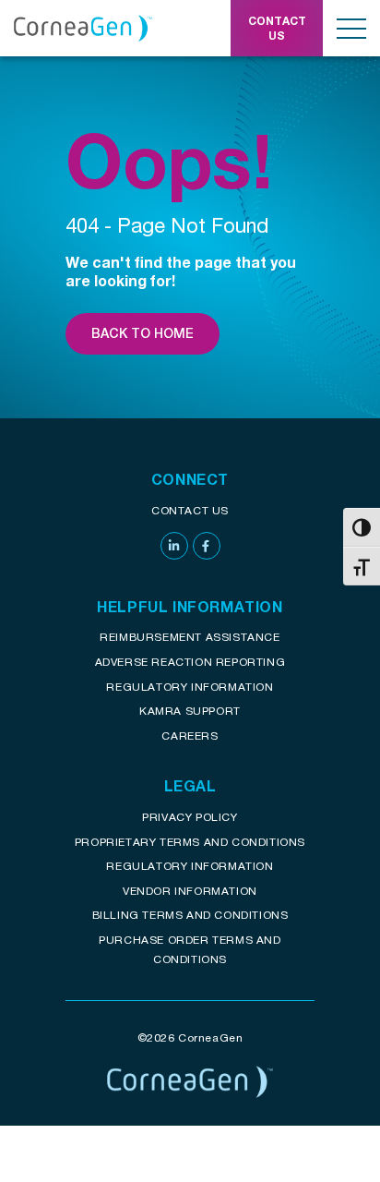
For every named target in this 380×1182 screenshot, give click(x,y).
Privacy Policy (189, 817)
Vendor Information (190, 891)
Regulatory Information (189, 687)
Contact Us (190, 510)
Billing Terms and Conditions (190, 915)
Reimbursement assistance (189, 637)
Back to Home (142, 333)
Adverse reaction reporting (190, 662)
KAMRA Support (190, 711)
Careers (189, 735)
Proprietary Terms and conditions (190, 842)
